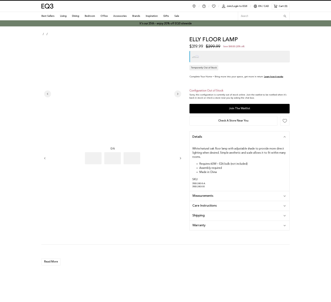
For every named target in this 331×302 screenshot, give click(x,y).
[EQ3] (47, 6)
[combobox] (258, 16)
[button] (239, 137)
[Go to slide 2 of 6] (112, 158)
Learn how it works (273, 77)
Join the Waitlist (239, 108)
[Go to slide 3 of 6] (132, 158)
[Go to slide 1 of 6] (93, 158)
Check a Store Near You (233, 120)
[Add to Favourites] (285, 121)
